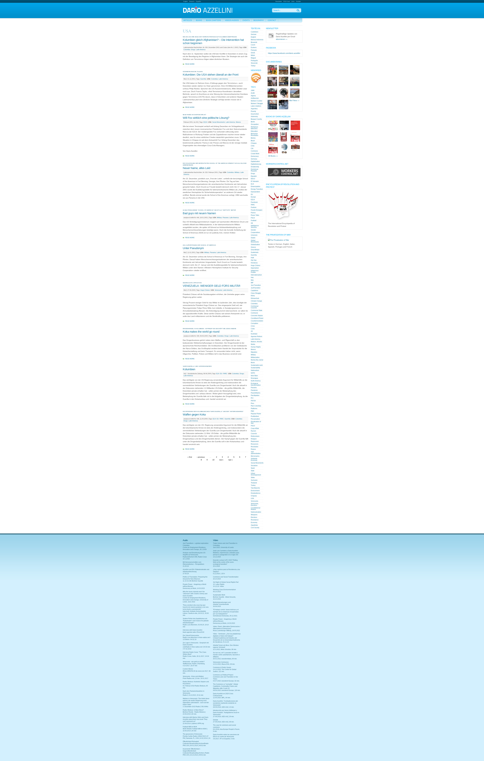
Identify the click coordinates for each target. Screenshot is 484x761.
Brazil (253, 140)
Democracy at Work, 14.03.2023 (194, 588)
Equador (254, 176)
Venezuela (218, 290)
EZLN (205, 122)
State (252, 470)
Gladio (253, 238)
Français (254, 50)
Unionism (254, 235)
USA (244, 47)
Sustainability (255, 367)
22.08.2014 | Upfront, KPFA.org (193, 723)
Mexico (238, 122)
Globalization (255, 244)
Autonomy (254, 116)
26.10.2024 (217, 579)
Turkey (253, 485)
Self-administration (256, 452)
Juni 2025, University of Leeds (223, 547)
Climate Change (256, 301)
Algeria (253, 95)
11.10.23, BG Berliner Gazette (193, 581)
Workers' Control (256, 101)
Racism (253, 431)
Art (252, 331)
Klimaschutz (255, 298)
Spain (253, 468)
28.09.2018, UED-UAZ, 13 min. (223, 707)
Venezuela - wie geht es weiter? (194, 661)
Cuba (253, 328)
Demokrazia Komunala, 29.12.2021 (225, 616)
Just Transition (256, 285)
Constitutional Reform (255, 508)
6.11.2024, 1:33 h (219, 573)
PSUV (253, 426)
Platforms (254, 408)
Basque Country (256, 119)
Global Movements (255, 241)
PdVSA (253, 400)
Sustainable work (257, 365)
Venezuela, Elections (255, 504)
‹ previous (201, 457)
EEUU (253, 178)
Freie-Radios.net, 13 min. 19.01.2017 (195, 678)
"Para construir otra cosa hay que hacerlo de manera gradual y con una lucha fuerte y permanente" (195, 607)
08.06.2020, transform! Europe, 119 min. (226, 690)
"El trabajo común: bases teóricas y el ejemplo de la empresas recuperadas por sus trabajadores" (226, 611)
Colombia (187, 49)
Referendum (255, 436)
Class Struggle (256, 293)
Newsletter (278, 1)
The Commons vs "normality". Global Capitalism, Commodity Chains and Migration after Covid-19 (225, 686)
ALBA (253, 93)
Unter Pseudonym (193, 248)
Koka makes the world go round (201, 331)
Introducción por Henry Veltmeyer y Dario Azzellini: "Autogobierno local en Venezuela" (226, 712)
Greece (253, 247)
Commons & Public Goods (222, 667)
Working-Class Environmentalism (224, 589)
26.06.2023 (217, 606)
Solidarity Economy (254, 459)
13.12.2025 (217, 557)
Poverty (253, 111)
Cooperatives (255, 232)
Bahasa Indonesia (257, 39)
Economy (254, 522)
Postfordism (255, 416)
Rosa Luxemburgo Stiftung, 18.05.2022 (226, 630)
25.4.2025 (216, 566)
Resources (254, 444)
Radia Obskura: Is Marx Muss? (193, 710)
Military (237, 172)
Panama (226, 217)
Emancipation (255, 186)
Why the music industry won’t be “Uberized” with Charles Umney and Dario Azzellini (195, 593)
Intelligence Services (255, 226)
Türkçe (253, 65)
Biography (258, 20)
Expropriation (255, 192)
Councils (254, 433)
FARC (225, 373)
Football (253, 220)
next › (221, 460)
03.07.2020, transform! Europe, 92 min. (226, 681)
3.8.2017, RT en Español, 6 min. (224, 738)
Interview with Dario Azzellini (192, 630)
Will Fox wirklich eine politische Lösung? (206, 117)
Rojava (253, 449)
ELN (217, 373)
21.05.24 (186, 566)
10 (213, 460)
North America (256, 381)
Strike (253, 477)
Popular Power (256, 413)
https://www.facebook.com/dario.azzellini (284, 53)
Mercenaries (255, 456)
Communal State (256, 310)
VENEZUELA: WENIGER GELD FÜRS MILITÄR (211, 285)
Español (198, 1)
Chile (252, 146)
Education (254, 131)
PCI (252, 398)
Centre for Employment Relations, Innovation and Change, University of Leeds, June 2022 (195, 600)
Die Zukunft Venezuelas (191, 635)
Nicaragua (254, 378)
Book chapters (213, 20)
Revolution (254, 446)
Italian (253, 55)
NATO (253, 373)
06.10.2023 (217, 591)
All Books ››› (273, 156)
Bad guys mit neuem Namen (199, 213)
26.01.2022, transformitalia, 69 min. (225, 658)
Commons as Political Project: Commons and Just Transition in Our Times (225, 677)
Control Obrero (188, 669)
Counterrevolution (257, 321)
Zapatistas (254, 525)
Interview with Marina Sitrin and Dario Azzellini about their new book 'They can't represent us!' (195, 719)
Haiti (252, 257)
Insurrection (255, 114)
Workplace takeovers (254, 127)
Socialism (254, 465)
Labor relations (256, 106)
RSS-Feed (286, 1)
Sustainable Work (219, 595)
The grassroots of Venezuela (192, 734)
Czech (253, 45)
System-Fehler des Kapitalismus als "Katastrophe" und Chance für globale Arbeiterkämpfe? (196, 620)
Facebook (254, 202)
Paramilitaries (255, 393)
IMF (252, 282)
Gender (253, 230)
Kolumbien (189, 369)
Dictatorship (255, 166)
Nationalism (255, 370)
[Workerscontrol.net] (284, 176)
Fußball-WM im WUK (190, 727)
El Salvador (255, 181)
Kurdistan (254, 334)
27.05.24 (186, 573)
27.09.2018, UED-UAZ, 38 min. (223, 722)
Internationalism (256, 275)
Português (254, 60)
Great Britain (255, 249)
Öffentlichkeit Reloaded (191, 741)
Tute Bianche (255, 488)
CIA (252, 148)
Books (199, 20)
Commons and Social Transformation (225, 577)
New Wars (254, 375)
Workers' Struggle (257, 103)
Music (253, 362)
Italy (252, 280)
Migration (254, 352)
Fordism (253, 207)
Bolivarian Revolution (254, 134)
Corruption (254, 323)
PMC (252, 411)
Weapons (254, 514)
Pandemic (254, 390)
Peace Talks (255, 215)
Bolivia (253, 138)
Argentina (254, 108)
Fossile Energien (256, 210)
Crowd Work (255, 153)
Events (246, 20)
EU (221, 373)
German (253, 34)
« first (190, 457)
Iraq (252, 277)
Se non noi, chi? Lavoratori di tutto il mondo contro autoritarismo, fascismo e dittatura (226, 654)
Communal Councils (254, 307)
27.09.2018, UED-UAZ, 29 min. (223, 716)
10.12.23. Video (218, 586)
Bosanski (254, 42)
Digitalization (255, 161)
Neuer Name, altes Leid (196, 168)
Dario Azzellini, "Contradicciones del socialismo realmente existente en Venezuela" (225, 703)
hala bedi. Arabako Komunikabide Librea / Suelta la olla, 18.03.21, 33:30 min (196, 613)
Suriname (254, 480)
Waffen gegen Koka (194, 414)
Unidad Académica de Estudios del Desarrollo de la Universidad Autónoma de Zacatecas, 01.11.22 (226, 640)
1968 (252, 90)
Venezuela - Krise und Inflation (193, 676)
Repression (255, 441)
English (185, 1)
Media (253, 344)
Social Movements (218, 122)
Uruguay (254, 496)
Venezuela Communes (221, 662)
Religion (254, 439)
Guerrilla (203, 79)
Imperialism (255, 268)
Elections (254, 517)
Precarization (255, 419)
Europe (253, 197)
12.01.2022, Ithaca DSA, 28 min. (224, 664)
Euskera (253, 47)
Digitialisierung (256, 164)
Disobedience (255, 493)
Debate (215, 720)
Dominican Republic (254, 170)
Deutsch (191, 1)
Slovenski (254, 63)
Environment (255, 490)
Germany (254, 159)
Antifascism (255, 98)
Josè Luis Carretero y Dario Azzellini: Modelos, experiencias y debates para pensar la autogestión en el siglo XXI (226, 552)
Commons (254, 151)
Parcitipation (255, 395)
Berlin (253, 122)
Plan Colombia (256, 406)
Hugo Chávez (205, 290)
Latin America (200, 49)
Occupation (255, 124)
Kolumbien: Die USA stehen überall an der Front (210, 74)
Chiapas (254, 143)
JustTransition (255, 288)
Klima (253, 295)
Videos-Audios (232, 20)
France (253, 212)
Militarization (255, 357)
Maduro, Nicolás (256, 341)
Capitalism (254, 290)
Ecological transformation (256, 384)
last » (231, 460)
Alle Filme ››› (294, 101)
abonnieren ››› (281, 39)
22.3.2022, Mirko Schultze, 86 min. (225, 649)
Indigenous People (255, 271)
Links (293, 1)
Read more (189, 64)
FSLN (253, 218)
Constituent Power (257, 318)
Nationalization (256, 512)
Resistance (255, 520)
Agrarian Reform (256, 336)
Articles (187, 20)
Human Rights (256, 347)
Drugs (193, 49)
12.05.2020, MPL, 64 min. (222, 697)
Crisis (253, 326)
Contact (272, 20)
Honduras (254, 263)
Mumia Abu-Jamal (257, 360)
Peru (252, 403)
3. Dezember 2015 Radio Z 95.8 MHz (195, 706)
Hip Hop (253, 260)
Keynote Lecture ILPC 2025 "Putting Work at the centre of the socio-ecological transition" (225, 562)
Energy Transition (257, 189)
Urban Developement (256, 474)
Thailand (254, 483)
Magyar (253, 58)
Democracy (255, 156)
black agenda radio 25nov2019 (193, 632)
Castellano (254, 32)
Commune (254, 313)
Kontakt (298, 1)
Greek (253, 53)
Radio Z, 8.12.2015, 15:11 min (193, 695)
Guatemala (254, 252)
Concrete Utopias (257, 315)
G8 (252, 223)
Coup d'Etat (255, 428)
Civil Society (255, 527)
